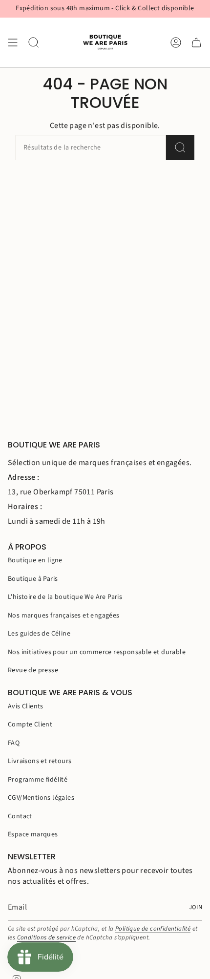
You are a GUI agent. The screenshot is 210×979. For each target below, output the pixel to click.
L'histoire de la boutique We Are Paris (65, 597)
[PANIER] (196, 42)
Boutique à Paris (33, 579)
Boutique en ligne (35, 560)
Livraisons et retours (39, 761)
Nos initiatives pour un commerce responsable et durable (97, 652)
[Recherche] (180, 147)
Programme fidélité (37, 780)
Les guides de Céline (39, 633)
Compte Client (30, 724)
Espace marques (33, 834)
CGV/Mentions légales (41, 798)
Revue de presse (33, 670)
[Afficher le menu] (12, 42)
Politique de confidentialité (152, 928)
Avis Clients (25, 706)
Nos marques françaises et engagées (64, 615)
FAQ (14, 743)
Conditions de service (46, 937)
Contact (20, 816)
